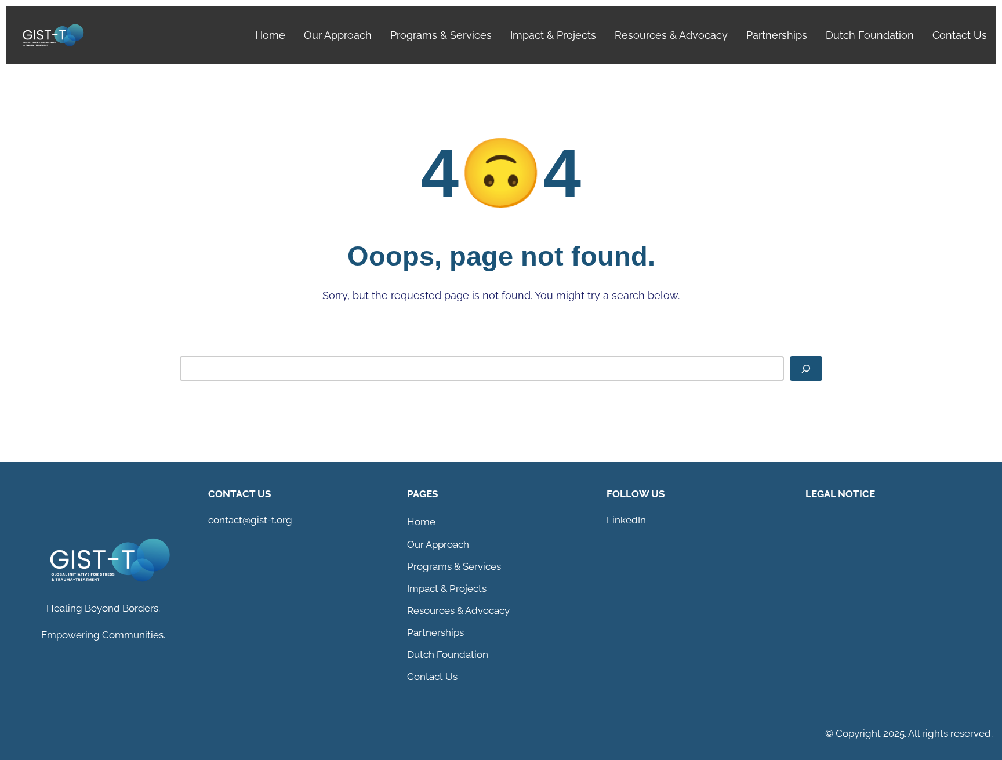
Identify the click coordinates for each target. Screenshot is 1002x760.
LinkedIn (626, 520)
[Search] (806, 368)
